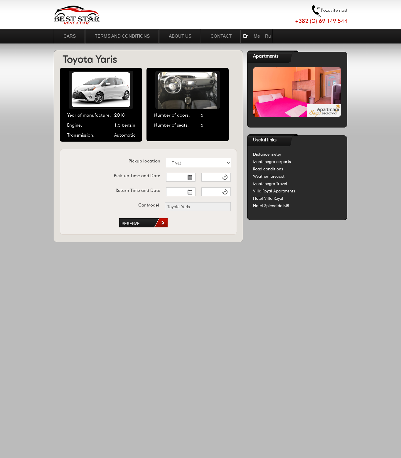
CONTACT (221, 35)
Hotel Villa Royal (268, 198)
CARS (69, 35)
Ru (268, 35)
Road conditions (268, 169)
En (245, 35)
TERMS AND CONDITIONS (122, 35)
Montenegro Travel (270, 183)
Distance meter (267, 154)
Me (257, 35)
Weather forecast (268, 176)
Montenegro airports (272, 161)
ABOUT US (180, 35)
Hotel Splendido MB (271, 205)
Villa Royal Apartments (274, 191)
